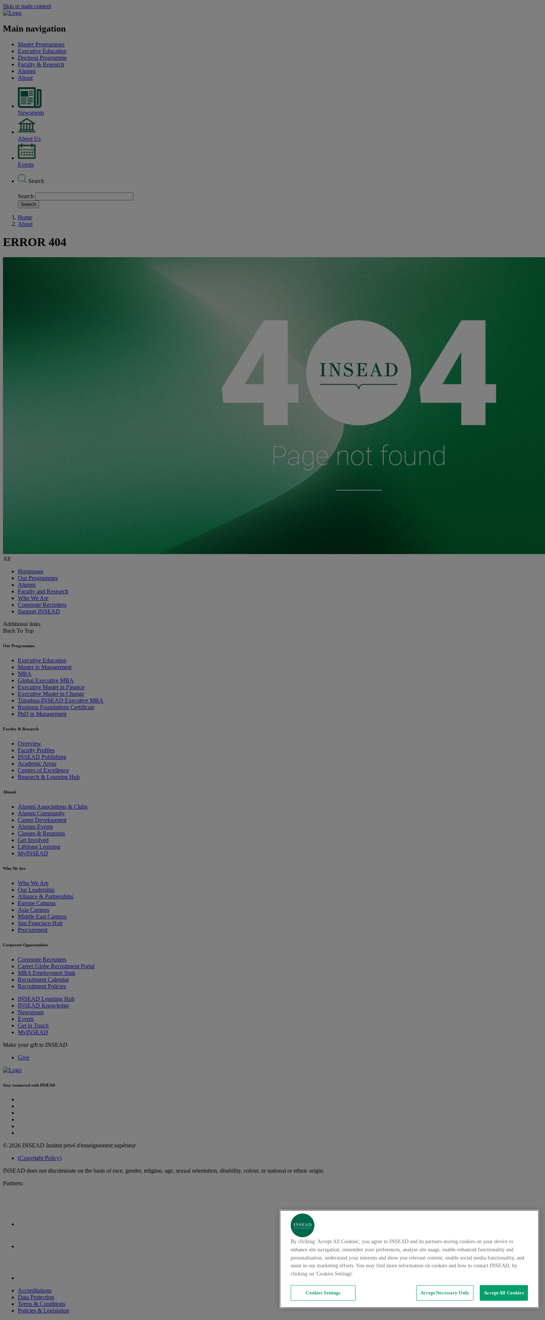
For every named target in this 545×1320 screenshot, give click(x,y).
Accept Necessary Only (444, 1293)
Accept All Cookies (503, 1293)
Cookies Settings (322, 1293)
